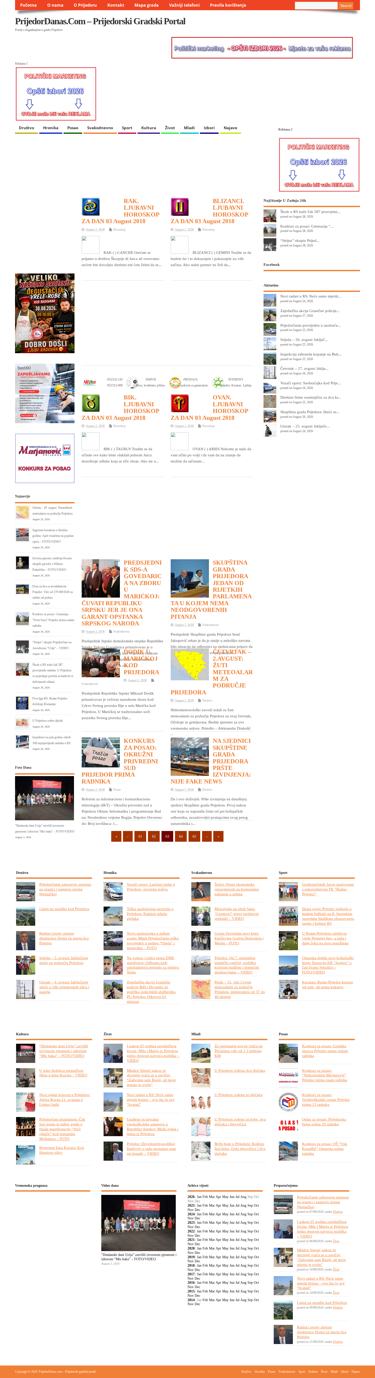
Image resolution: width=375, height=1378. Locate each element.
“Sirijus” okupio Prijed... (299, 240)
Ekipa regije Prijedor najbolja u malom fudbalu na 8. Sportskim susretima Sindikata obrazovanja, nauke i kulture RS (328, 916)
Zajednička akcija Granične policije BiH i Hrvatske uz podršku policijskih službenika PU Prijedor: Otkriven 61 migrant (151, 992)
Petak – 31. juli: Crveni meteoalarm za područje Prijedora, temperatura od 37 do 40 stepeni (240, 989)
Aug (243, 1197)
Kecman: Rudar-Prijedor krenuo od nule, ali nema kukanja (327, 984)
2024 (191, 1214)
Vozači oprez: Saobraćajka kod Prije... (310, 383)
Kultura (148, 127)
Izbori (209, 127)
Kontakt (115, 5)
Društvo (26, 127)
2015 (191, 1291)
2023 (191, 1223)
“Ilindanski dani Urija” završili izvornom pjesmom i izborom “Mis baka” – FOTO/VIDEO (63, 1051)
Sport (127, 127)
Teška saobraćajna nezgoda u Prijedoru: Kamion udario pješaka (150, 914)
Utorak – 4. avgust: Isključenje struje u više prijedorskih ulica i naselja (64, 987)
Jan (199, 1197)
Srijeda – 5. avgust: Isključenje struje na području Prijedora (63, 960)
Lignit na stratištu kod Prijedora (64, 909)
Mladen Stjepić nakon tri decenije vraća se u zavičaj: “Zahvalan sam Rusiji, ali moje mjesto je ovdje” (151, 1077)
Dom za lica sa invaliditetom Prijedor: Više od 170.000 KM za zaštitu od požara (52, 592)
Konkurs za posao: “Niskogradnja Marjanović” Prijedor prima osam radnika (324, 1075)
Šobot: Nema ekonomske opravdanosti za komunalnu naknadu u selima (237, 889)
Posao (72, 127)
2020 (191, 1248)
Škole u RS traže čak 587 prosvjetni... (310, 211)
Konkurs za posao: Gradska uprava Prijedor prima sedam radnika (325, 1051)
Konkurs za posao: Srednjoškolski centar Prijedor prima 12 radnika (326, 1099)
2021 (191, 1240)
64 (181, 836)
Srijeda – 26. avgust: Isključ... (304, 339)
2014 (191, 1300)
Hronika (50, 127)
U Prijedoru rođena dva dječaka (240, 1070)
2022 (191, 1231)
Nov (191, 1210)
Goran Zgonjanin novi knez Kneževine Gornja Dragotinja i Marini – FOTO (239, 938)
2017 (191, 1274)
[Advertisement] (167, 322)
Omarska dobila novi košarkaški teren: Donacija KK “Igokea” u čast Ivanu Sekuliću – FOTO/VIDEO (328, 965)
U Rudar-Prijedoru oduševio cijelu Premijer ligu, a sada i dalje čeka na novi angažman (325, 938)
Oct (256, 1205)
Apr (218, 1197)
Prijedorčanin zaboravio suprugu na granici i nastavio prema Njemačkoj (65, 889)
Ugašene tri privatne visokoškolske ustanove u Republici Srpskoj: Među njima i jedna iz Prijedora (152, 1126)
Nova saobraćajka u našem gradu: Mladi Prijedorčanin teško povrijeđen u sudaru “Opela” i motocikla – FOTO (153, 940)
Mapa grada (146, 5)
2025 (191, 1205)
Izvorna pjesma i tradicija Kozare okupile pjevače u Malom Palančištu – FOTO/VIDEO (52, 564)
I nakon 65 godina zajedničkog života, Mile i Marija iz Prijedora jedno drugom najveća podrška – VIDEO (153, 1053)
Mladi (189, 127)
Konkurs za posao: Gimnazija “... (306, 226)
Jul (237, 1197)
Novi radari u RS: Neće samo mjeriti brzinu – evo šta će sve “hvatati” (150, 1099)
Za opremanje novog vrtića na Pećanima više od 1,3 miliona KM (238, 1051)
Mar (212, 1197)
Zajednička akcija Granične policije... (310, 310)
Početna (28, 5)
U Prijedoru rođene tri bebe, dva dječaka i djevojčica (240, 1121)
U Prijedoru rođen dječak (47, 720)
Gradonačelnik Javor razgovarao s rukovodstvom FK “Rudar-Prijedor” (328, 889)
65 (194, 836)
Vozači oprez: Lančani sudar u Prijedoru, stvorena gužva (151, 886)
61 (140, 836)
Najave (230, 127)
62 (154, 836)
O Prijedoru (85, 5)
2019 (191, 1257)
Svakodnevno (100, 127)
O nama (55, 5)
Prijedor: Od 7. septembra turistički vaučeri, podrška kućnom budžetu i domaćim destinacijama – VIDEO (237, 965)
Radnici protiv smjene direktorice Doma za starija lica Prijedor (64, 938)
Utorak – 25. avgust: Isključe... (305, 426)
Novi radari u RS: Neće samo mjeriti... (310, 296)
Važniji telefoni (184, 5)
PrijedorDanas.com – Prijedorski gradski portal (100, 21)
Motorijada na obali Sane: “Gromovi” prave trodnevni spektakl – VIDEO (237, 914)
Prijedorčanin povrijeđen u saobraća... (310, 325)
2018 (191, 1265)
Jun (232, 1197)
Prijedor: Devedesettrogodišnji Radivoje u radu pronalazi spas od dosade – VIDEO (151, 1149)
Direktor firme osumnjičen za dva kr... (310, 397)
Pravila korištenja (228, 5)
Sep (250, 1205)
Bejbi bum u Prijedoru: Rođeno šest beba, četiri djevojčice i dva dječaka (240, 1149)
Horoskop (119, 229)
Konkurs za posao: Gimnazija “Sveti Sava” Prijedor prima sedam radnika (53, 619)
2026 (191, 1197)
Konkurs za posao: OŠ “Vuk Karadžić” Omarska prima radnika (324, 1149)
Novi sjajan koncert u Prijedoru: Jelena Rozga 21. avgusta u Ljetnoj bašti (64, 1099)
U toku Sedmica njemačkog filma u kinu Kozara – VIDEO (63, 1072)
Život (170, 127)
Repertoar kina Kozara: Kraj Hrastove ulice (61, 1150)
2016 (191, 1283)
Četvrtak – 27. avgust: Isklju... (304, 368)
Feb (205, 1197)
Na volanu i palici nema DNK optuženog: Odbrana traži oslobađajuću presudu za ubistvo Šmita (153, 965)
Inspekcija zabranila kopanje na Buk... (311, 354)
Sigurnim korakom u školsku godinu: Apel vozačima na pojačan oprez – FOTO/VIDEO (52, 535)
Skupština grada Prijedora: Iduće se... (310, 412)
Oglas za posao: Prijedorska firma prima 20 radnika (324, 1121)
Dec (197, 1210)
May (225, 1197)
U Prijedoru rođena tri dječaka (238, 1094)
